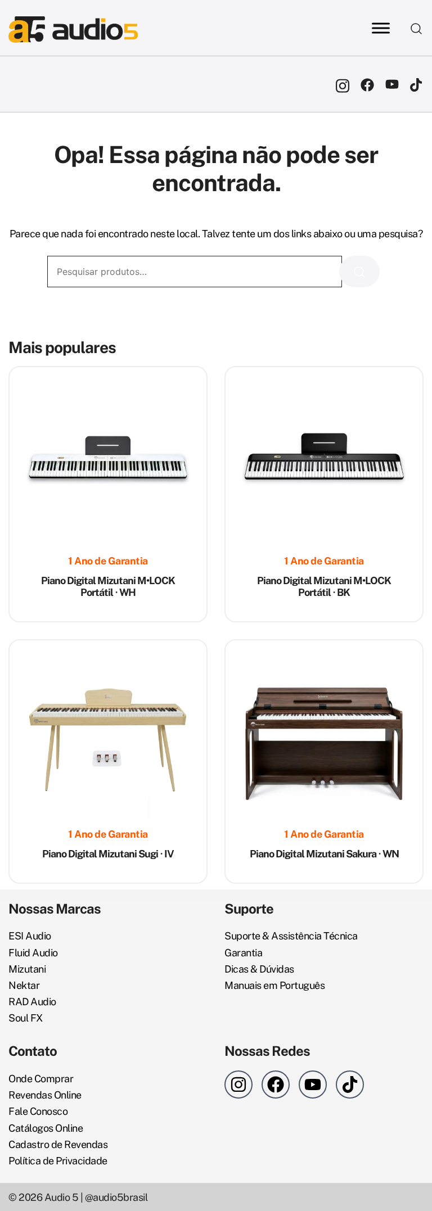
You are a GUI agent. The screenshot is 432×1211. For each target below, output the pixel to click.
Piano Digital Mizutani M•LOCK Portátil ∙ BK (324, 587)
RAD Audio (32, 1001)
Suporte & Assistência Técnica (291, 936)
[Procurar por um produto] (417, 28)
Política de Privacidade (57, 1161)
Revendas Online (45, 1095)
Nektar (23, 985)
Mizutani (27, 969)
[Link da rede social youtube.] (392, 84)
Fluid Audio (33, 953)
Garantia (243, 953)
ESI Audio (29, 936)
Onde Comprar (40, 1079)
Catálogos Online (45, 1128)
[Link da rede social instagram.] (342, 84)
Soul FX (25, 1018)
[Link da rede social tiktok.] (417, 84)
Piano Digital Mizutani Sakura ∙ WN (324, 854)
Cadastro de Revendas (57, 1144)
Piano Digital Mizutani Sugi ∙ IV (108, 854)
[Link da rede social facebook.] (367, 84)
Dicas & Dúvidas (259, 969)
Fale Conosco (38, 1111)
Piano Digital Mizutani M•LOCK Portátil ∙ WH (108, 587)
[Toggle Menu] (381, 28)
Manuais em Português (274, 985)
